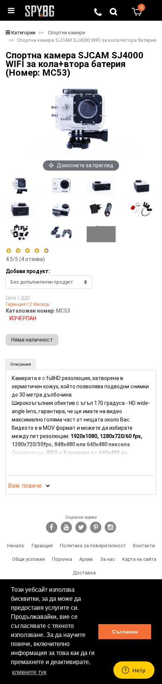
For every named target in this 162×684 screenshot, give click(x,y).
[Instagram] (110, 527)
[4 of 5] (36, 250)
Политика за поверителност (93, 545)
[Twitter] (81, 527)
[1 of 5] (8, 250)
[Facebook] (51, 527)
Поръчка (62, 559)
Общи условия (28, 559)
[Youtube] (66, 527)
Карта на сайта (139, 559)
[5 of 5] (46, 250)
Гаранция (42, 545)
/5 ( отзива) (25, 259)
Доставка (84, 573)
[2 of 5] (18, 250)
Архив (86, 559)
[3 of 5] (27, 250)
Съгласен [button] (125, 632)
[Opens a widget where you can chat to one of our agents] (133, 670)
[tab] (20, 364)
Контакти (144, 545)
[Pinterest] (95, 527)
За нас (107, 559)
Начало (15, 545)
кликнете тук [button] (29, 672)
